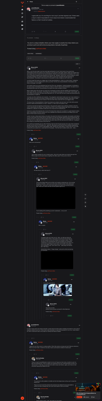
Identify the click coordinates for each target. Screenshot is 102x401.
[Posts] (22, 21)
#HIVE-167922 (30, 53)
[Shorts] (22, 25)
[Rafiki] (22, 17)
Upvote (80, 397)
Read (93, 397)
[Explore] (22, 13)
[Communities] (22, 29)
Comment (87, 397)
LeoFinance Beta (41, 48)
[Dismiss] (98, 385)
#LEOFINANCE (38, 53)
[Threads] (22, 9)
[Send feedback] (22, 6)
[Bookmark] (61, 58)
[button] (22, 398)
